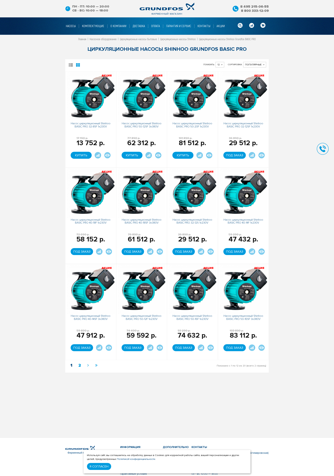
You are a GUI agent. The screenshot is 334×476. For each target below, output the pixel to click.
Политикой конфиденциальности (136, 459)
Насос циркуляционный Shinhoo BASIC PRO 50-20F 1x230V (192, 125)
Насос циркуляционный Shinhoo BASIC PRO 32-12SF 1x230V (243, 125)
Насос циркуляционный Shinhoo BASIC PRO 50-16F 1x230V (192, 317)
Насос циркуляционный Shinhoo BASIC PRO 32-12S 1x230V (192, 221)
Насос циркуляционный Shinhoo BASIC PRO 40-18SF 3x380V (141, 221)
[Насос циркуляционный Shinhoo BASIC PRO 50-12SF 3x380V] (141, 96)
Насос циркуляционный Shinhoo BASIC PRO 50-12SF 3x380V (141, 125)
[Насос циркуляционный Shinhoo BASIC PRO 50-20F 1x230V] (192, 96)
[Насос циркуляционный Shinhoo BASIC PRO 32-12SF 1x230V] (243, 96)
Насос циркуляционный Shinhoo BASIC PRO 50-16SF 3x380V (243, 317)
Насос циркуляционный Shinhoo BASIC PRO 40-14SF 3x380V (90, 317)
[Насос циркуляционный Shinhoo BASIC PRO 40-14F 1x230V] (243, 192)
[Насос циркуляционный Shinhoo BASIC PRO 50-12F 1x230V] (141, 289)
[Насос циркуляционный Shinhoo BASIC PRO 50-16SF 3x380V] (243, 289)
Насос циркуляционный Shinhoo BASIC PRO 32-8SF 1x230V (90, 125)
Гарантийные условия (133, 473)
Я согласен (99, 466)
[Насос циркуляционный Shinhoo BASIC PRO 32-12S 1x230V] (192, 192)
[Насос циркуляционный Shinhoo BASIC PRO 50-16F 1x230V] (192, 289)
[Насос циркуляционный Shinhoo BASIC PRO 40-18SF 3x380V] (141, 192)
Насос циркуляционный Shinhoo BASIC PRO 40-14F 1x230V (243, 221)
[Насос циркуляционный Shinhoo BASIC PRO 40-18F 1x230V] (90, 192)
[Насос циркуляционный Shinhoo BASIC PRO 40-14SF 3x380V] (90, 289)
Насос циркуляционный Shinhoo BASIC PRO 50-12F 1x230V (141, 317)
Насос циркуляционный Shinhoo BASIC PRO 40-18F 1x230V (90, 221)
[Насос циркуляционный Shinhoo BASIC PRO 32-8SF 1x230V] (90, 96)
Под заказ (234, 155)
